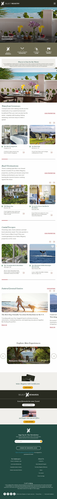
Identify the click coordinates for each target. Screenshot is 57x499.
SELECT (8, 53)
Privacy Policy (38, 494)
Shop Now (28, 387)
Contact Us (41, 461)
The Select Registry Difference (41, 467)
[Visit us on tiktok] (14, 494)
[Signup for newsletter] (41, 441)
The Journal (41, 473)
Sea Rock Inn (36, 146)
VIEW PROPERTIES (49, 113)
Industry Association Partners (16, 470)
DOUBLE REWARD (22, 53)
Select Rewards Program (41, 464)
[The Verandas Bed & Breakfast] (14, 253)
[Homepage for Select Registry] (28, 3)
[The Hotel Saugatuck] (14, 134)
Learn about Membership (16, 464)
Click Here (24, 452)
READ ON (4, 325)
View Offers (29, 421)
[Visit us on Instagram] (11, 494)
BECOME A (49, 52)
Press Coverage (41, 476)
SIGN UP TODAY (28, 405)
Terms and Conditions (49, 494)
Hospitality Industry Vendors (16, 467)
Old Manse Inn (8, 206)
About (41, 470)
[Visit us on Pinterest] (8, 494)
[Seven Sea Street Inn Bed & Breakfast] (42, 194)
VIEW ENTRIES (51, 288)
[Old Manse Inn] (14, 194)
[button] (50, 122)
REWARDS (36, 53)
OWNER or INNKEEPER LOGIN (28, 448)
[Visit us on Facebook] (4, 494)
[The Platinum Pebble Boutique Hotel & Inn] (42, 253)
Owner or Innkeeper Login (16, 461)
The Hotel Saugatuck (10, 146)
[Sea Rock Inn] (42, 134)
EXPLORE (44, 360)
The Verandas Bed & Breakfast (13, 265)
